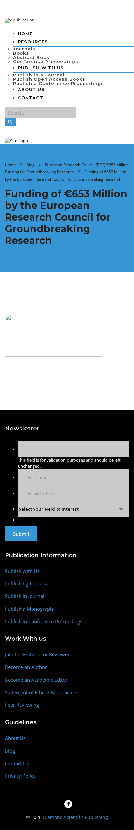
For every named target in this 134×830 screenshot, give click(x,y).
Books (21, 53)
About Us (31, 89)
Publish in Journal (24, 596)
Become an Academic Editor (36, 680)
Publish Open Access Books (49, 79)
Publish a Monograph (29, 609)
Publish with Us (22, 571)
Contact (30, 97)
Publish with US (41, 67)
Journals (24, 48)
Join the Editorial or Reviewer (37, 654)
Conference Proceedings (45, 61)
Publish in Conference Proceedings (43, 622)
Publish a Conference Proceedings (58, 83)
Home (25, 33)
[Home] (16, 140)
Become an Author (26, 667)
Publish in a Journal (39, 74)
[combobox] (73, 509)
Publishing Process (26, 583)
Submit (21, 534)
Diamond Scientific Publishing (75, 817)
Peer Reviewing (22, 705)
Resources (33, 41)
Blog (10, 751)
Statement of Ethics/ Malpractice (41, 692)
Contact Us (17, 763)
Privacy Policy (20, 776)
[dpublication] (19, 20)
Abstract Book (31, 57)
